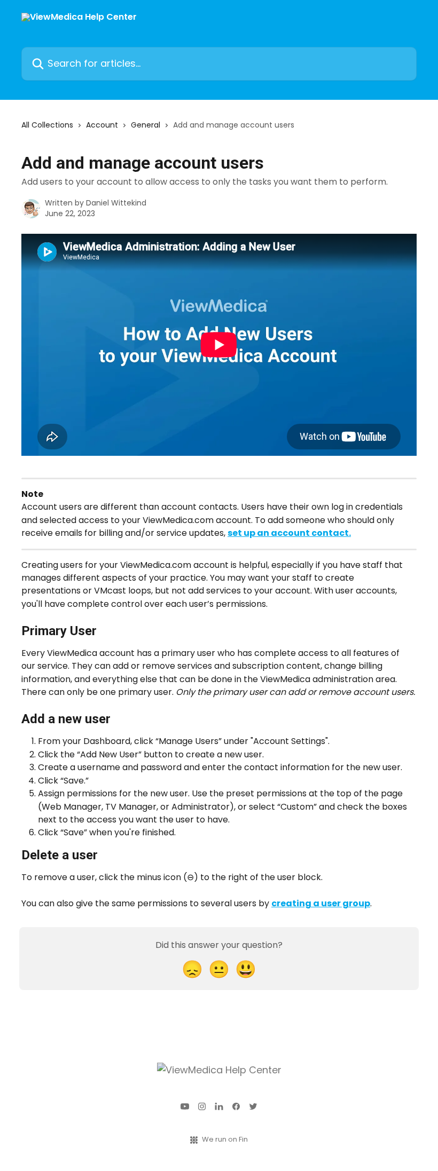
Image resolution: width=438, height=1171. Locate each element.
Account (102, 125)
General (145, 125)
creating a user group (320, 903)
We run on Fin (225, 1139)
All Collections (47, 125)
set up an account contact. (289, 533)
